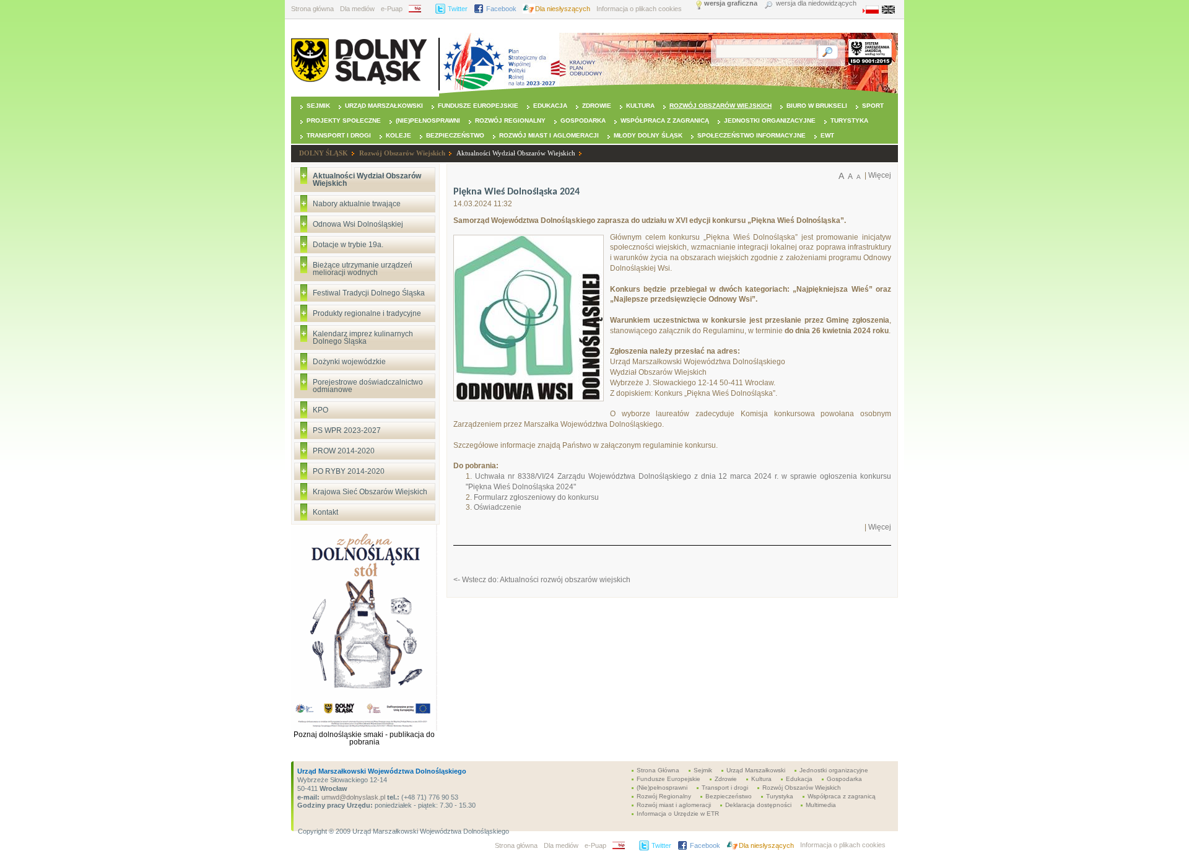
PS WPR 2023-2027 (347, 430)
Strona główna (312, 8)
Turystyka (849, 120)
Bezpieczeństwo (455, 135)
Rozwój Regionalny (510, 120)
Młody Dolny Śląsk (648, 135)
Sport (873, 105)
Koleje (398, 135)
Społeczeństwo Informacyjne (751, 135)
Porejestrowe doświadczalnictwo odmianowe (368, 386)
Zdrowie (596, 105)
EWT (827, 135)
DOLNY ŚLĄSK (323, 153)
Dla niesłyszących (562, 8)
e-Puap (392, 8)
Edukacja (550, 105)
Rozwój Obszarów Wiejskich (720, 105)
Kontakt (325, 512)
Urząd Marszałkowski (384, 105)
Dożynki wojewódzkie (349, 361)
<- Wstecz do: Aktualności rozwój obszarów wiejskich (541, 579)
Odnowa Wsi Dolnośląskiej (358, 224)
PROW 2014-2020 (344, 451)
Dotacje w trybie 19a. (348, 244)
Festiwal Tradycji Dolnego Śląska (369, 293)
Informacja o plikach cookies (639, 8)
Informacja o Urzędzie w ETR (678, 813)
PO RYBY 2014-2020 (349, 471)
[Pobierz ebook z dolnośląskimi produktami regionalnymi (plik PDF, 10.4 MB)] (364, 728)
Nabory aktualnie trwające (357, 203)
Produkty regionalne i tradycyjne (367, 313)
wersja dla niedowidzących (816, 3)
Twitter (458, 8)
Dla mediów (357, 8)
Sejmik (318, 105)
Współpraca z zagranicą (665, 120)
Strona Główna (658, 770)
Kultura (640, 105)
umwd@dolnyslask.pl (352, 797)
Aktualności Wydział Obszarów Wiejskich (515, 153)
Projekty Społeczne (344, 120)
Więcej (879, 175)
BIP (419, 8)
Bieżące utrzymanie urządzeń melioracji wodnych (362, 269)
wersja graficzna (730, 3)
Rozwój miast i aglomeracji (549, 135)
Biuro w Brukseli (816, 105)
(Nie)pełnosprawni (428, 120)
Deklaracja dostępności (758, 804)
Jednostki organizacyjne (770, 120)
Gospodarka (583, 120)
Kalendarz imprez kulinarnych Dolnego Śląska (363, 337)
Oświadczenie (497, 507)
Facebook (501, 8)
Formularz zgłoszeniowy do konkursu (536, 497)
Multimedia (821, 804)
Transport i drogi (339, 135)
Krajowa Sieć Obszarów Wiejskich (370, 491)
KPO (320, 410)
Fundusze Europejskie (478, 105)
